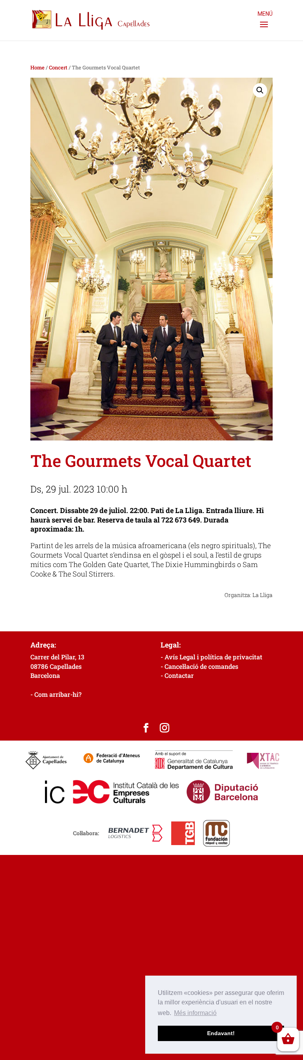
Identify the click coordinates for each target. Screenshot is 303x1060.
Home (37, 67)
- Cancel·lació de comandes (199, 666)
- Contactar (177, 675)
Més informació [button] (195, 1013)
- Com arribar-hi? (56, 694)
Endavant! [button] (221, 1033)
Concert (58, 67)
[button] (260, 90)
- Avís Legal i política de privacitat (211, 657)
